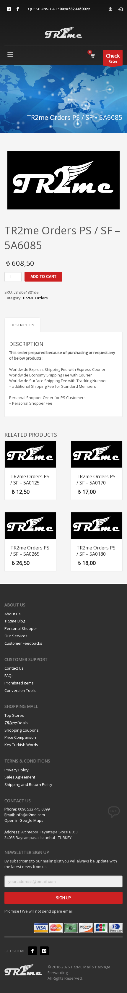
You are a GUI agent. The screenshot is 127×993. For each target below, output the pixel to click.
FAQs (9, 675)
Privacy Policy (16, 770)
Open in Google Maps (23, 820)
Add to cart (43, 276)
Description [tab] (22, 325)
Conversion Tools (20, 690)
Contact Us (14, 668)
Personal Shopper (20, 628)
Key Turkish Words (21, 744)
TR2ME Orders (35, 298)
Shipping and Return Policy (28, 784)
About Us (12, 614)
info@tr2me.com (30, 814)
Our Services (15, 635)
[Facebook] (17, 8)
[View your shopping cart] (92, 56)
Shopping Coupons (21, 730)
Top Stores (14, 715)
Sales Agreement (19, 777)
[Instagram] (8, 8)
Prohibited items (19, 683)
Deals (16, 722)
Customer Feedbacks (23, 643)
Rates (113, 57)
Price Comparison (20, 737)
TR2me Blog (14, 621)
